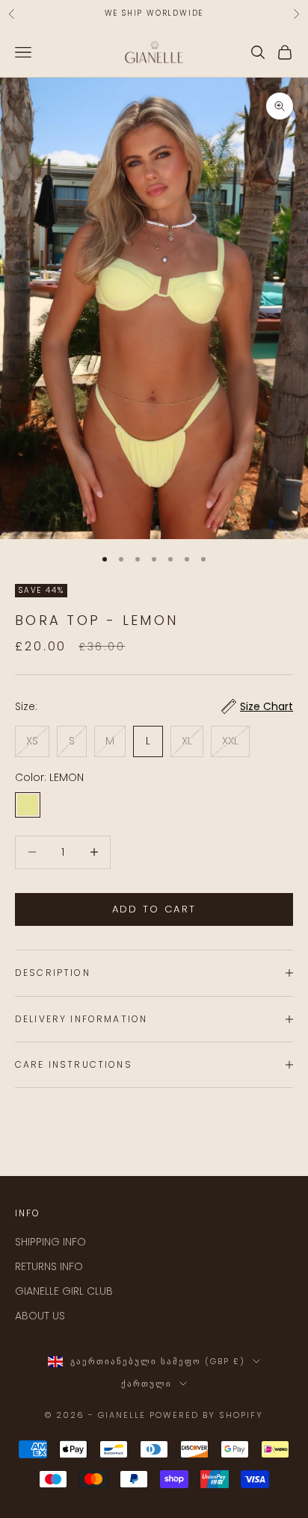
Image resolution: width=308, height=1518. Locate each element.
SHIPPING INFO (50, 1241)
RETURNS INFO (49, 1266)
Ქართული (146, 1384)
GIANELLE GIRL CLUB (64, 1291)
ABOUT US (40, 1315)
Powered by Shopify (206, 1415)
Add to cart (154, 909)
